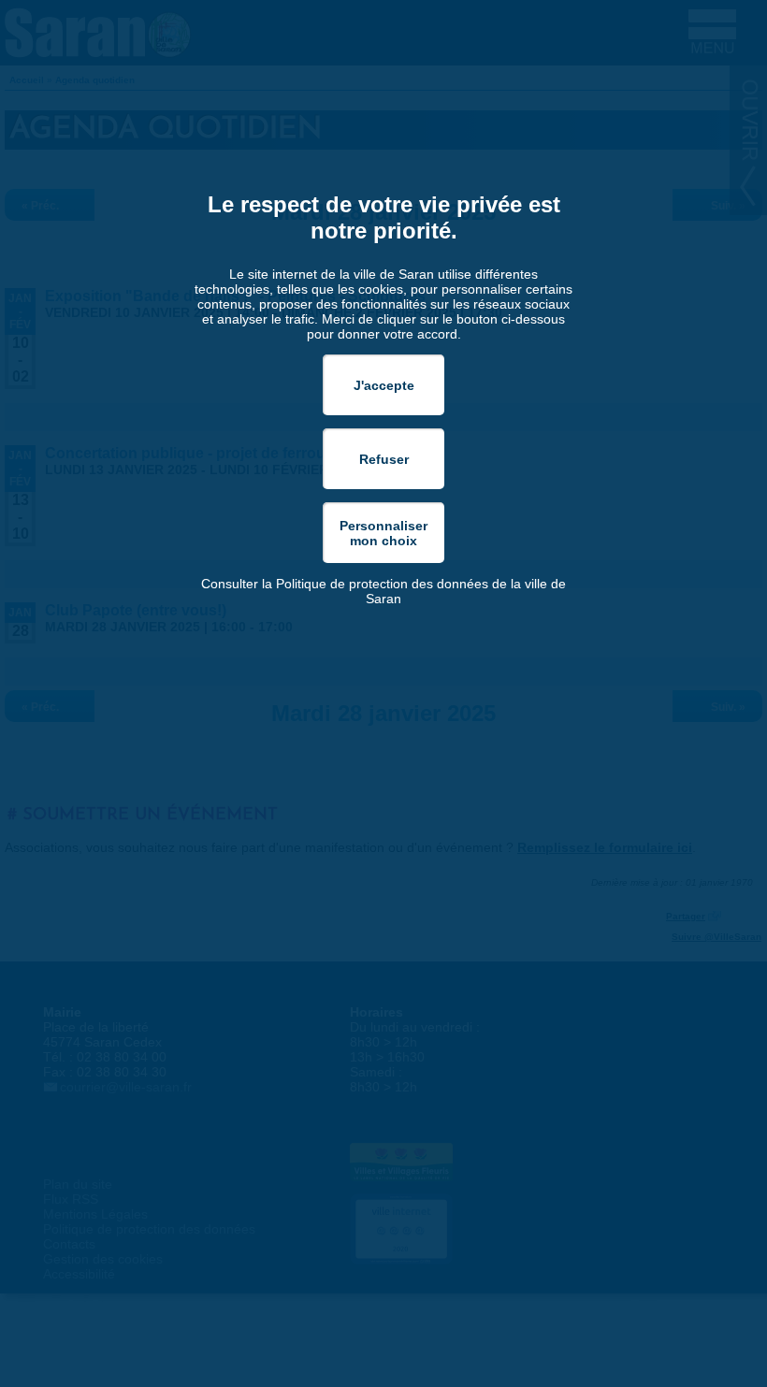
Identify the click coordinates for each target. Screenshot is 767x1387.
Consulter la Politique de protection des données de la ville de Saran (383, 591)
